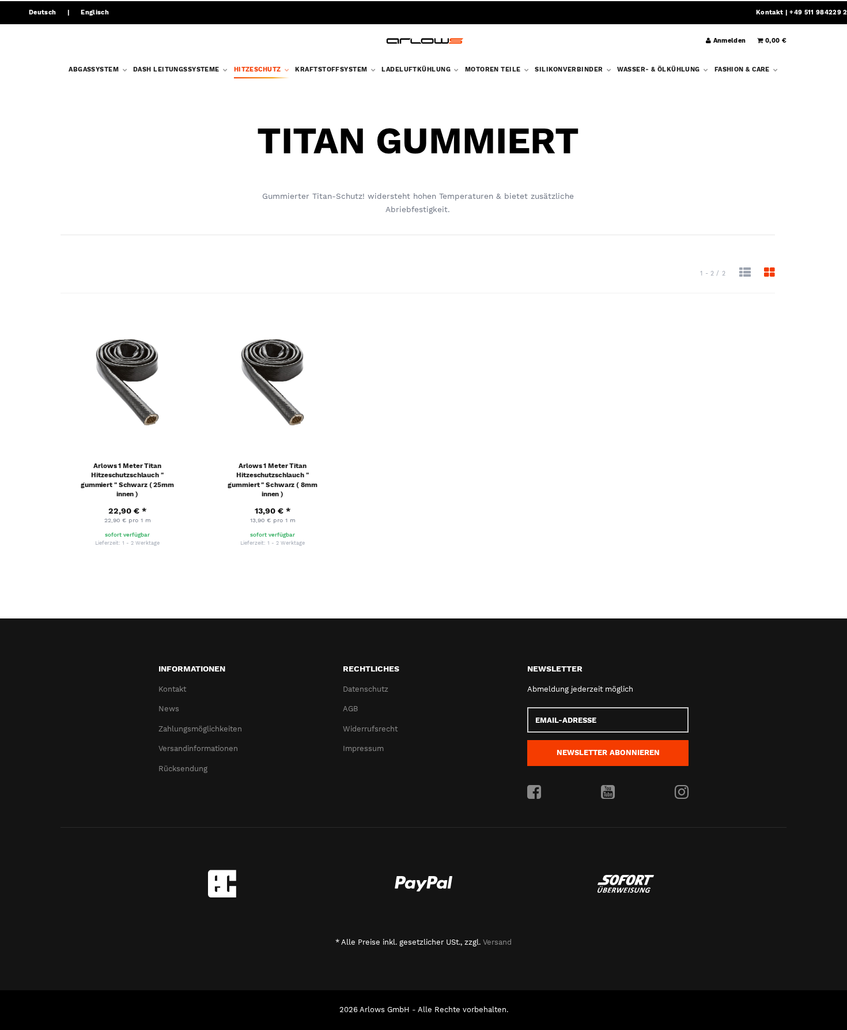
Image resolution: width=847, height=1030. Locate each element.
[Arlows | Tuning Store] (424, 41)
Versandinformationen (198, 748)
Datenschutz (365, 689)
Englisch (95, 12)
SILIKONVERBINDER (569, 69)
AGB (350, 708)
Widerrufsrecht (370, 729)
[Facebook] (534, 792)
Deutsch (42, 12)
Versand (497, 942)
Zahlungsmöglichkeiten (200, 729)
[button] (745, 272)
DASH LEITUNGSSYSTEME (177, 69)
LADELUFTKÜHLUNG (416, 69)
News (168, 708)
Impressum (363, 748)
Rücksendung (182, 768)
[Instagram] (682, 792)
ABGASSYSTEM (94, 69)
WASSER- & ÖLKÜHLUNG (659, 69)
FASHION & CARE (743, 69)
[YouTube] (608, 792)
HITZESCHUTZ (258, 69)
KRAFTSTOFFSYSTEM (332, 69)
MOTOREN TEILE (494, 69)
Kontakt (769, 12)
